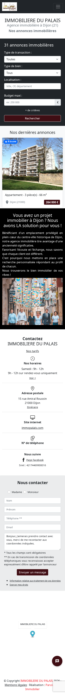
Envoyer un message (32, 572)
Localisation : (12, 80)
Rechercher (32, 118)
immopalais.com (32, 428)
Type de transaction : (18, 52)
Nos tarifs (32, 351)
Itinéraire (32, 407)
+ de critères (32, 110)
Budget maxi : (13, 95)
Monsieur (33, 492)
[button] (6, 167)
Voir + (32, 378)
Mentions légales (16, 685)
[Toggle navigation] (58, 6)
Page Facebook (35, 460)
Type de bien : (13, 66)
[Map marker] (32, 634)
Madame (17, 492)
